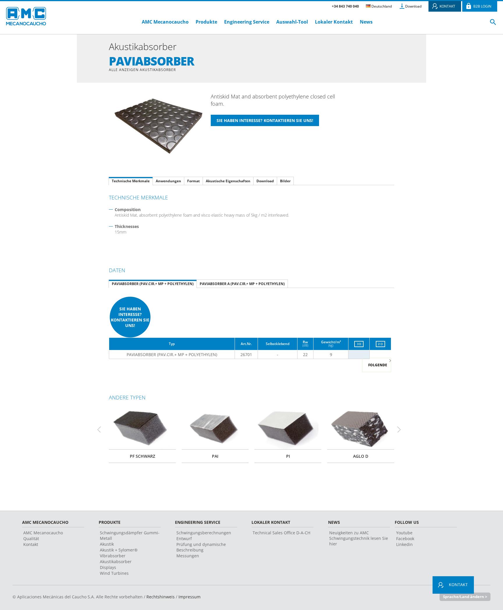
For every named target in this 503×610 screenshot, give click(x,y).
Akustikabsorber (116, 561)
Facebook (405, 538)
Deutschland (381, 6)
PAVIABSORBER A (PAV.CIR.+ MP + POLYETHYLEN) (242, 283)
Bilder (285, 180)
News (366, 22)
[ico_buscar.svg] (493, 24)
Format (193, 180)
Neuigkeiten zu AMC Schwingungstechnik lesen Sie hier (358, 538)
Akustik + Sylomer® (119, 550)
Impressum (189, 597)
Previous (101, 429)
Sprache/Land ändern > (465, 596)
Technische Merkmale (131, 180)
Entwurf (184, 538)
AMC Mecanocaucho (165, 22)
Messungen (187, 555)
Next (401, 429)
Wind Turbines (114, 573)
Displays (108, 567)
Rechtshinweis (160, 597)
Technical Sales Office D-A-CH (281, 532)
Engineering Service (246, 22)
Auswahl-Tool (292, 22)
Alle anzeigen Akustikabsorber (142, 69)
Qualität (31, 538)
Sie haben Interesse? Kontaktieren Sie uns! (130, 317)
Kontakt (30, 544)
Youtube (404, 532)
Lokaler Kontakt (334, 22)
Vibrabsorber (112, 555)
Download (413, 6)
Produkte (206, 22)
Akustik (107, 544)
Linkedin (404, 544)
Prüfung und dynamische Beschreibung (201, 547)
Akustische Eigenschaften (228, 180)
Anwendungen (168, 180)
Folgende (377, 365)
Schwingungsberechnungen (203, 532)
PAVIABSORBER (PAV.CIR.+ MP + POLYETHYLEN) (153, 283)
